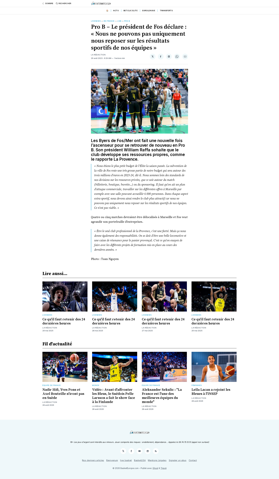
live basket (126, 460)
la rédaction (98, 55)
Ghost (155, 468)
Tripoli (164, 468)
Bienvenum (112, 460)
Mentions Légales (157, 460)
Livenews (96, 21)
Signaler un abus (177, 460)
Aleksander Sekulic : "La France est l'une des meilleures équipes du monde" (162, 396)
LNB (119, 21)
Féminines (197, 385)
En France (109, 21)
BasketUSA (140, 460)
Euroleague (148, 10)
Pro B (127, 21)
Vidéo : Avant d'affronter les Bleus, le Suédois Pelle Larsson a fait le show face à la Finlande (113, 396)
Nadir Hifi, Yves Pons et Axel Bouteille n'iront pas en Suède (63, 394)
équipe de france (51, 385)
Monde (95, 385)
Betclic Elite (131, 10)
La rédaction (49, 328)
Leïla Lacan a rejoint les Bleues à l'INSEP (211, 392)
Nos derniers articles (93, 460)
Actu (116, 10)
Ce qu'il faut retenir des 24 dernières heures (63, 321)
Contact (193, 460)
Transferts (166, 10)
